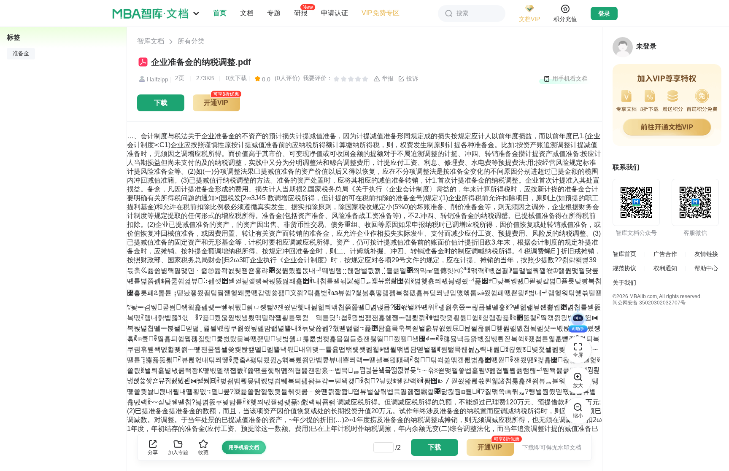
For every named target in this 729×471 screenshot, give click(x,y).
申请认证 (334, 12)
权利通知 (665, 268)
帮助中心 (706, 268)
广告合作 (665, 253)
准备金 (21, 54)
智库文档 (150, 41)
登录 (604, 13)
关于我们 (624, 282)
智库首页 (624, 253)
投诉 (411, 78)
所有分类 (191, 41)
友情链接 (706, 253)
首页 (220, 12)
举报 (387, 78)
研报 (301, 12)
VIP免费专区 (381, 12)
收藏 (203, 452)
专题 (274, 12)
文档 (247, 12)
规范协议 (624, 268)
